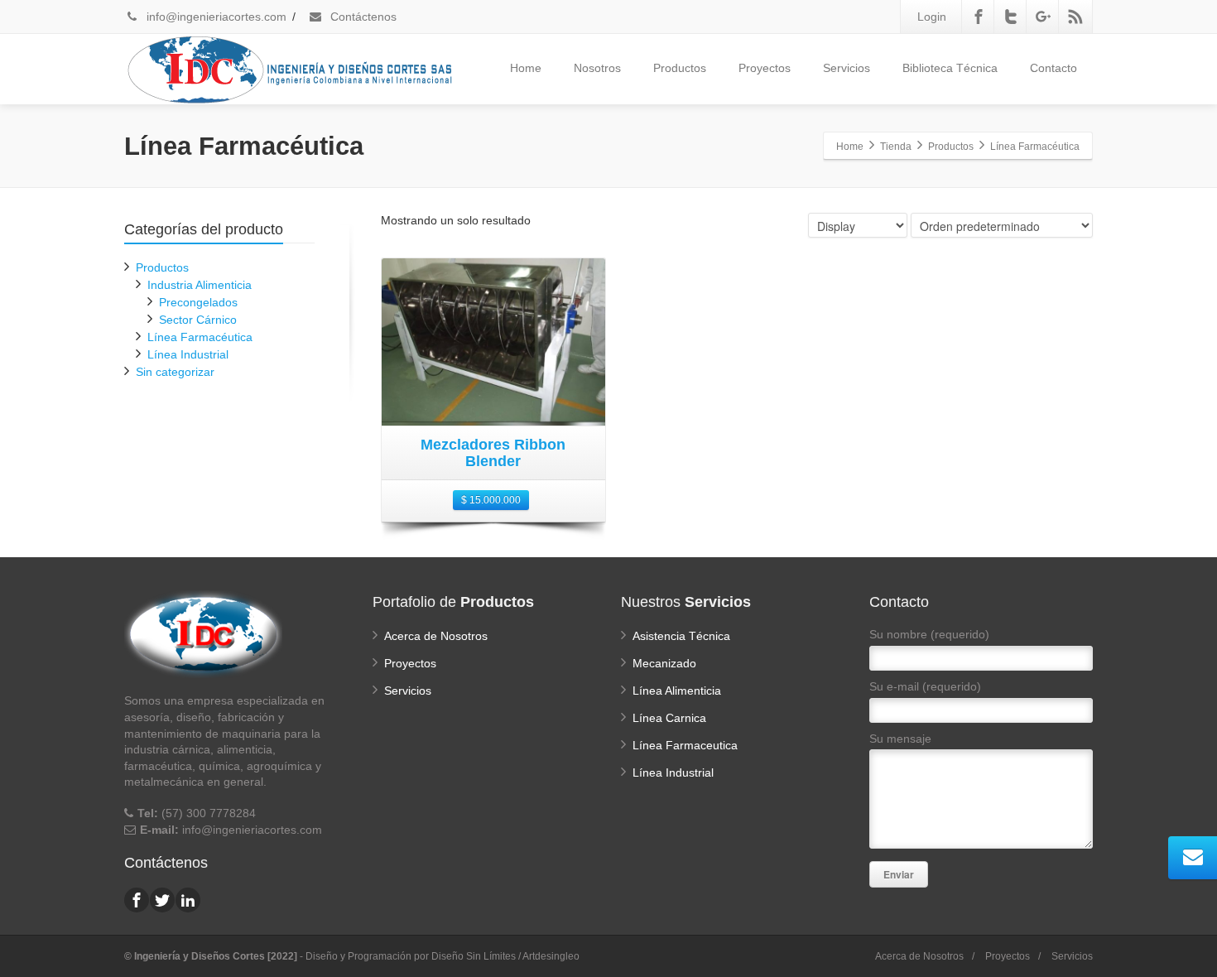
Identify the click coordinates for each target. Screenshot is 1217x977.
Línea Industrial (187, 354)
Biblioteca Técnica (950, 68)
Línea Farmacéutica (200, 337)
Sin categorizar (175, 371)
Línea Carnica (669, 717)
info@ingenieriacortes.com (214, 16)
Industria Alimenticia (199, 284)
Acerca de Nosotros (436, 636)
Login (931, 16)
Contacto (1053, 68)
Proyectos (764, 68)
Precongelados (198, 302)
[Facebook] (978, 16)
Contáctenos (362, 16)
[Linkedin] (188, 900)
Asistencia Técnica (681, 636)
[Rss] (1075, 16)
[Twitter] (1010, 16)
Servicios (846, 68)
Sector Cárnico (198, 319)
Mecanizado (664, 663)
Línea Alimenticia (677, 690)
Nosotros (597, 68)
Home (525, 68)
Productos (679, 68)
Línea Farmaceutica (685, 745)
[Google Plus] (1043, 16)
